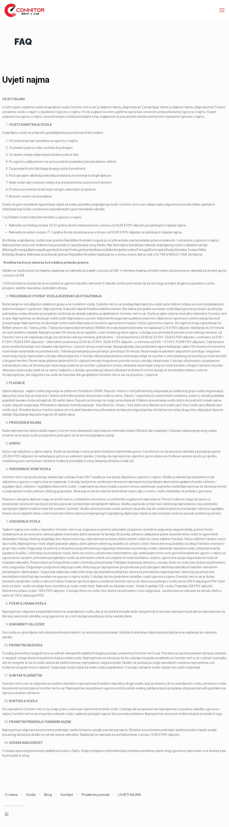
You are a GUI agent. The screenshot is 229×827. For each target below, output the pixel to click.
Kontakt (67, 795)
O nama (11, 795)
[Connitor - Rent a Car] (24, 10)
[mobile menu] (222, 10)
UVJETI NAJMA (129, 795)
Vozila (31, 795)
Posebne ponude (95, 795)
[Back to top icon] (207, 818)
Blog (48, 795)
